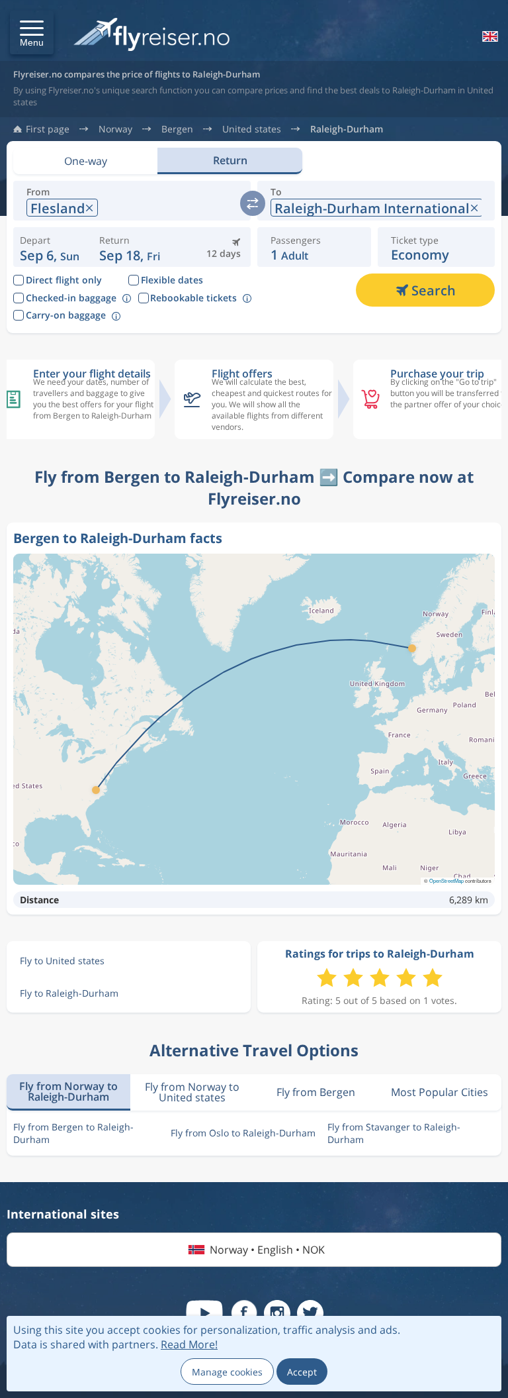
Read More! (189, 1344)
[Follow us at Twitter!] (310, 1313)
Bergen (177, 129)
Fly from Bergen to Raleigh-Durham (73, 1133)
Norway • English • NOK (267, 1249)
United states (251, 129)
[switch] (252, 203)
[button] (32, 32)
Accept (302, 1372)
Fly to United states (62, 960)
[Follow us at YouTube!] (204, 1313)
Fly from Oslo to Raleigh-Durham (243, 1132)
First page (47, 129)
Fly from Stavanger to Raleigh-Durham (393, 1133)
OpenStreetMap (446, 880)
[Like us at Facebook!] (244, 1313)
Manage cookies (227, 1372)
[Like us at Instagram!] (277, 1313)
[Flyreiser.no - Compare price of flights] (151, 35)
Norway (115, 129)
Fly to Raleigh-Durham (69, 993)
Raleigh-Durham (346, 129)
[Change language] (489, 36)
